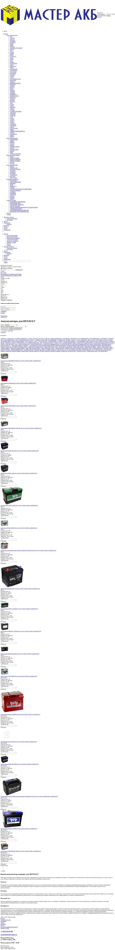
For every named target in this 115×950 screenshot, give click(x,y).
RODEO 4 (67, 348)
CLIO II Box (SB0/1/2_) (70, 341)
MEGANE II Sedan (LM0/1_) (33, 348)
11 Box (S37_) (10, 338)
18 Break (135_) (59, 338)
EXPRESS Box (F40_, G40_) (35, 342)
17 (44, 338)
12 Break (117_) (24, 338)
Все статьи (3, 272)
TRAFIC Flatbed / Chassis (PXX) (20, 351)
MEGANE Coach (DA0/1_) (66, 347)
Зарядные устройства (12, 179)
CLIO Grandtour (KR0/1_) (18, 341)
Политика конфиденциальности (9, 927)
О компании (7, 222)
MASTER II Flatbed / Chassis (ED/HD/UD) (66, 345)
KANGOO (80, 342)
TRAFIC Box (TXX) (76, 349)
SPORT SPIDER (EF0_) (17, 349)
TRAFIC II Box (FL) (34, 351)
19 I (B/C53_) (66, 338)
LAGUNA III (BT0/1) (66, 344)
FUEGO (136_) (58, 342)
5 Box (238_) (99, 340)
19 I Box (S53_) (74, 338)
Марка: (2, 325)
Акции (5, 221)
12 (15, 338)
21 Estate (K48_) (53, 340)
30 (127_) (73, 340)
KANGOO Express (99, 342)
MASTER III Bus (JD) (98, 345)
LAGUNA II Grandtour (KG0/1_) (51, 344)
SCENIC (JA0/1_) (108, 348)
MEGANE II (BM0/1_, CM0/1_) (93, 347)
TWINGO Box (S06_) (92, 351)
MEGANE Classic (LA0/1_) (52, 347)
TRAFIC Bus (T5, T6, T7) (88, 349)
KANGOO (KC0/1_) (88, 342)
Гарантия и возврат (12, 218)
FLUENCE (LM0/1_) (48, 342)
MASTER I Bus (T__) (6, 345)
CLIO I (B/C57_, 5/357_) (31, 341)
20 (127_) (32, 340)
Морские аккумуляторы (13, 155)
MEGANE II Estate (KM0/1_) (18, 348)
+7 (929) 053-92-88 (92, 913)
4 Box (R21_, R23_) (86, 340)
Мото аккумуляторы (12, 138)
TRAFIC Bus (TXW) (101, 349)
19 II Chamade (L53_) (24, 340)
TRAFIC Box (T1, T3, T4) (64, 349)
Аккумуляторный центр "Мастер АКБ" (11, 275)
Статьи (6, 228)
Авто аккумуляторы (12, 35)
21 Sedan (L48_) (61, 340)
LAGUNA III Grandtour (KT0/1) (80, 344)
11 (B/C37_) (4, 338)
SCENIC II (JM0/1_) (6, 349)
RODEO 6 (79, 348)
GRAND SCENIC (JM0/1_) (70, 342)
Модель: (3, 326)
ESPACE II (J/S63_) (104, 341)
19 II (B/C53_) (104, 338)
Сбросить (3, 332)
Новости (9, 224)
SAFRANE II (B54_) (98, 348)
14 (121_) (31, 338)
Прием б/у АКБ (5, 928)
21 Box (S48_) (44, 340)
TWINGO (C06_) (72, 351)
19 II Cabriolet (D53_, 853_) (11, 340)
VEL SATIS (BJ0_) (103, 351)
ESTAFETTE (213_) (22, 342)
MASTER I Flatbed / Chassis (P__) (21, 345)
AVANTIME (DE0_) (6, 341)
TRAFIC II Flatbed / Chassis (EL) (58, 351)
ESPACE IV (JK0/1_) (11, 342)
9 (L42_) (110, 340)
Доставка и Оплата (9, 217)
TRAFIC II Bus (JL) (45, 351)
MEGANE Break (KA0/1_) (22, 347)
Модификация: (5, 328)
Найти (5, 262)
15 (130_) (36, 338)
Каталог (6, 34)
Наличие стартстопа (7, 331)
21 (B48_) (38, 340)
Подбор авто (7, 230)
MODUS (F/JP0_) (60, 348)
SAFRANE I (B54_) (87, 348)
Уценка (9, 214)
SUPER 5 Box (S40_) (39, 349)
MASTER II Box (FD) (36, 345)
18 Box (52, 338)
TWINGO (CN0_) (81, 351)
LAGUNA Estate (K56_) (24, 344)
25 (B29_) (68, 340)
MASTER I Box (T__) (107, 344)
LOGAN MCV (97, 344)
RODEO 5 (73, 348)
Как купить (10, 220)
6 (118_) (105, 340)
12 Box (18, 338)
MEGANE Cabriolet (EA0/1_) (36, 347)
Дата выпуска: (4, 329)
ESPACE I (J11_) (94, 341)
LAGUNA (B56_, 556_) (11, 344)
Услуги (9, 213)
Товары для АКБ (11, 200)
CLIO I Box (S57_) (43, 341)
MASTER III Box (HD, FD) (85, 345)
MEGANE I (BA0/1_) (79, 347)
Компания (3, 921)
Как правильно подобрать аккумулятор (11, 274)
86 (4, 871)
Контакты (6, 225)
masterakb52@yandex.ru (9, 934)
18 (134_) (48, 338)
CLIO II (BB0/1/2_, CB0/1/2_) (56, 341)
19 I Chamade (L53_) (95, 338)
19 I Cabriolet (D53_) (84, 338)
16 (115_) (41, 338)
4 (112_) (79, 340)
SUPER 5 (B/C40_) (29, 349)
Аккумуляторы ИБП (12, 165)
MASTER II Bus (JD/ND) (48, 345)
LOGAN (91, 344)
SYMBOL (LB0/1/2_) (51, 349)
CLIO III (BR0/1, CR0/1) (83, 341)
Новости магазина (7, 268)
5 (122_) (94, 340)
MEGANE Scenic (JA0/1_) (48, 348)
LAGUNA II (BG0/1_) (37, 344)
